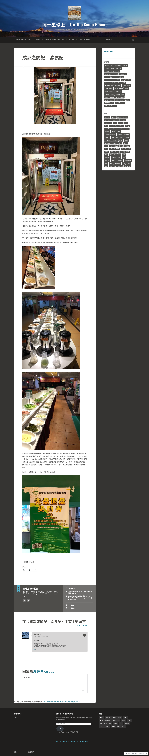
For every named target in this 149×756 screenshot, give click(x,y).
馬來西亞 (120, 166)
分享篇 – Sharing (84, 39)
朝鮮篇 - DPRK (119, 100)
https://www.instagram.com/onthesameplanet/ (73, 741)
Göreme (121, 126)
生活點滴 (71, 39)
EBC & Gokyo (123, 74)
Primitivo (126, 134)
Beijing (119, 117)
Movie (113, 131)
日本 (124, 154)
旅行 (71, 600)
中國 (74, 600)
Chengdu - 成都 (73, 591)
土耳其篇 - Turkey (109, 94)
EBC (106, 126)
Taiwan (126, 140)
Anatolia (107, 117)
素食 (80, 596)
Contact (109, 39)
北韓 (111, 149)
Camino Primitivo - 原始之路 (112, 71)
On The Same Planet (110, 134)
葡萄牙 (111, 163)
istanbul (121, 128)
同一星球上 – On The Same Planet (74, 24)
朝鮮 (119, 157)
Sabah (127, 137)
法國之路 (107, 160)
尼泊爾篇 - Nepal (120, 94)
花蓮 (106, 163)
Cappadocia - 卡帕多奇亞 (111, 74)
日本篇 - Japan (120, 97)
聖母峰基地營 (128, 160)
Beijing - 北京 (108, 65)
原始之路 (123, 149)
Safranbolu (108, 140)
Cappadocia (108, 123)
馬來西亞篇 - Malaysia (110, 105)
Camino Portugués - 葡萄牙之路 (113, 68)
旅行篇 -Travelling (23, 39)
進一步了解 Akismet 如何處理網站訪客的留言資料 (61, 702)
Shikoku (115, 140)
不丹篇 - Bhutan (126, 85)
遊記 (84, 596)
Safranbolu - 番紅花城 (110, 82)
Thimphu (107, 143)
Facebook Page (109, 51)
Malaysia (107, 131)
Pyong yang (115, 137)
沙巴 (124, 157)
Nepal (118, 131)
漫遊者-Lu (37, 634)
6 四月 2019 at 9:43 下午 (41, 636)
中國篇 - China (108, 88)
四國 (112, 151)
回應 (84, 635)
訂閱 (60, 728)
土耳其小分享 (118, 91)
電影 (111, 166)
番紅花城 (120, 160)
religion (122, 137)
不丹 (106, 146)
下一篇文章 (71, 608)
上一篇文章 (71, 605)
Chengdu (71, 596)
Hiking (127, 126)
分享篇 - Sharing (119, 88)
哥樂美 (106, 151)
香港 (115, 166)
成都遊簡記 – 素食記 (43, 57)
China (77, 596)
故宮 (115, 154)
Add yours (82, 626)
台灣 (129, 149)
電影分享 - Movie (120, 103)
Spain (120, 140)
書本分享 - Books (109, 100)
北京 (106, 149)
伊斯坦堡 (116, 146)
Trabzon (114, 143)
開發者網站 (28, 600)
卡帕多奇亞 (116, 149)
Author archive (24, 600)
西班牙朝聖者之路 (109, 103)
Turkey (125, 143)
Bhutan (125, 117)
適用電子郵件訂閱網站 (64, 714)
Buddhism (116, 120)
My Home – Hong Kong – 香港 (54, 39)
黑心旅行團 (127, 166)
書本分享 (107, 157)
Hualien (115, 128)
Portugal (120, 134)
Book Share (108, 120)
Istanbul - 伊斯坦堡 (118, 77)
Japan (127, 128)
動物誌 (38, 39)
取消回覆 (51, 672)
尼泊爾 (127, 151)
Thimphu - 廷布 (109, 85)
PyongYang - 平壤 (126, 80)
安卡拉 (122, 151)
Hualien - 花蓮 (108, 77)
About (99, 39)
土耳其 (116, 151)
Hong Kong (108, 128)
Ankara (113, 117)
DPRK (126, 123)
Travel (79, 598)
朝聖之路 (114, 157)
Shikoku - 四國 (121, 82)
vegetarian (86, 598)
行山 (124, 163)
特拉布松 (114, 160)
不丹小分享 (117, 85)
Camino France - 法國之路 (120, 65)
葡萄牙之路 (117, 163)
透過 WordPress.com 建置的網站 (24, 752)
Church (121, 123)
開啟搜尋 (133, 40)
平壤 (106, 154)
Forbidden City (113, 126)
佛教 (121, 146)
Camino (123, 120)
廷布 (111, 154)
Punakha (107, 137)
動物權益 (127, 146)
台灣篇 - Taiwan (109, 91)
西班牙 (128, 163)
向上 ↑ (133, 752)
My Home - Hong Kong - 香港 (112, 80)
